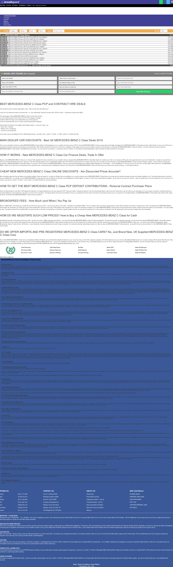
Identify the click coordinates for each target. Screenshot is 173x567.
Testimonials (90, 494)
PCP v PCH (133, 502)
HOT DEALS (15, 5)
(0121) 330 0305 (22, 499)
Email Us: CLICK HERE (49, 499)
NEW (3, 5)
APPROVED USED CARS (137, 497)
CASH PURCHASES (135, 499)
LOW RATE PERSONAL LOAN (138, 505)
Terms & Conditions (84, 564)
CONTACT (29, 5)
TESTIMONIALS (22, 5)
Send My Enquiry (143, 91)
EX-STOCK (9, 5)
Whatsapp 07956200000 (41, 5)
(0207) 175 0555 (167, 73)
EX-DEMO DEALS (135, 494)
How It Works (95, 564)
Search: (50, 31)
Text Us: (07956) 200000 (50, 494)
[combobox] (13, 31)
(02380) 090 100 (22, 505)
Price (162, 31)
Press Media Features (92, 497)
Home (75, 564)
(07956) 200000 (110, 550)
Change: (6, 31)
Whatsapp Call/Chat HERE (50, 497)
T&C (34, 5)
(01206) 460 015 (22, 497)
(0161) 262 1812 (22, 502)
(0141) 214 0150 (22, 510)
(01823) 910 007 (22, 507)
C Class (7, 18)
